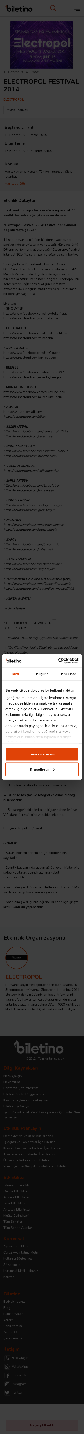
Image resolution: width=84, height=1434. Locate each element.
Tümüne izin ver (42, 754)
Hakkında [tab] (69, 674)
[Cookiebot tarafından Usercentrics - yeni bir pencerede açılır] (59, 661)
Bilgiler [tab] (42, 674)
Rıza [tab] (15, 674)
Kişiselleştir (39, 769)
